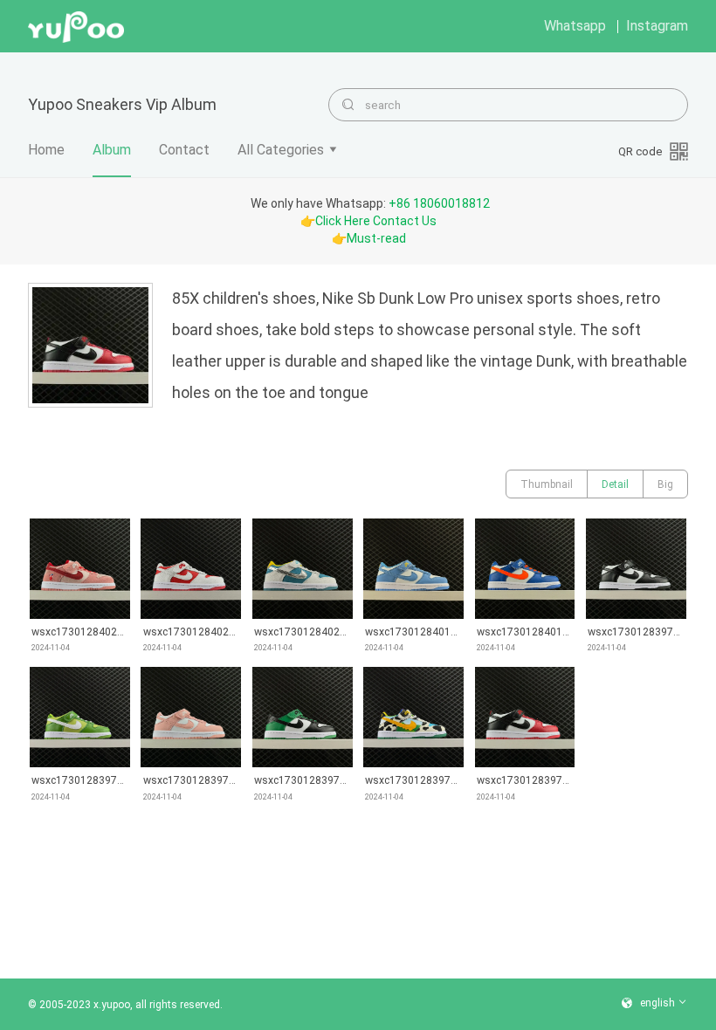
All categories (281, 149)
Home (46, 149)
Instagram (657, 25)
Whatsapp (575, 25)
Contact (184, 149)
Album (112, 149)
